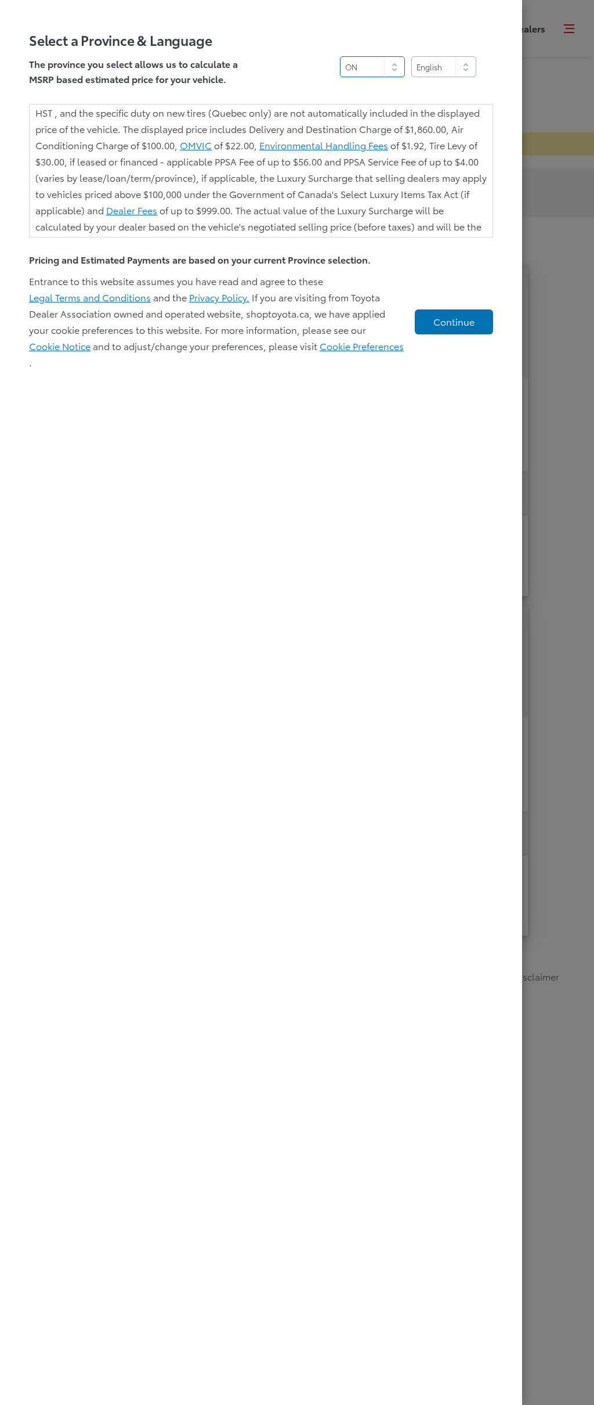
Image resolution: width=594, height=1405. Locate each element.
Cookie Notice (59, 345)
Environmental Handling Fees (323, 145)
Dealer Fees (131, 210)
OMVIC (196, 145)
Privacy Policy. (219, 297)
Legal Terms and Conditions (90, 297)
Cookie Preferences (362, 345)
